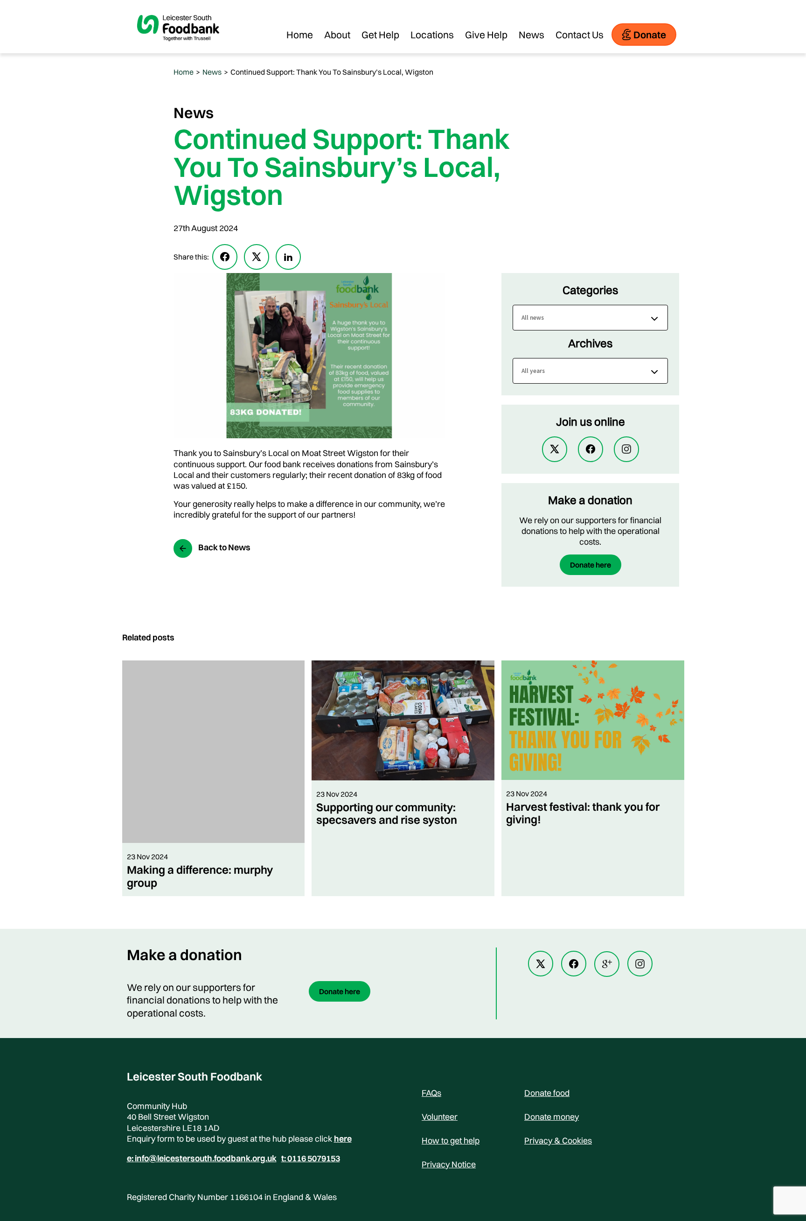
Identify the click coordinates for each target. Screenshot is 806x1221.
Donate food (547, 1093)
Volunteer (440, 1116)
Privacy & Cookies (558, 1140)
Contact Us (580, 34)
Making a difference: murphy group (200, 876)
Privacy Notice (449, 1164)
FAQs (431, 1093)
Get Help (380, 34)
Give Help (486, 34)
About (337, 34)
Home (299, 34)
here (343, 1138)
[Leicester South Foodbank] (178, 48)
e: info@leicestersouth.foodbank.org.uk (202, 1158)
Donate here (590, 564)
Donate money (551, 1116)
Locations (432, 34)
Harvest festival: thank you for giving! (583, 813)
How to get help (450, 1140)
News (531, 34)
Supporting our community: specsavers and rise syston (386, 813)
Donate (649, 34)
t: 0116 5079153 (310, 1158)
